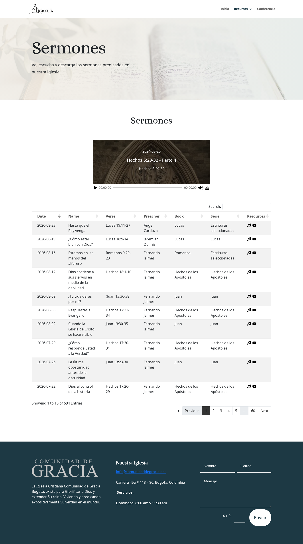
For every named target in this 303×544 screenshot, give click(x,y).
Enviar (260, 517)
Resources (256, 216)
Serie (215, 216)
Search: (215, 206)
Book (179, 216)
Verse (110, 216)
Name (73, 216)
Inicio (225, 9)
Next (264, 410)
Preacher (151, 216)
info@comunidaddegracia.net (141, 471)
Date (41, 216)
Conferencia (266, 9)
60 (253, 410)
